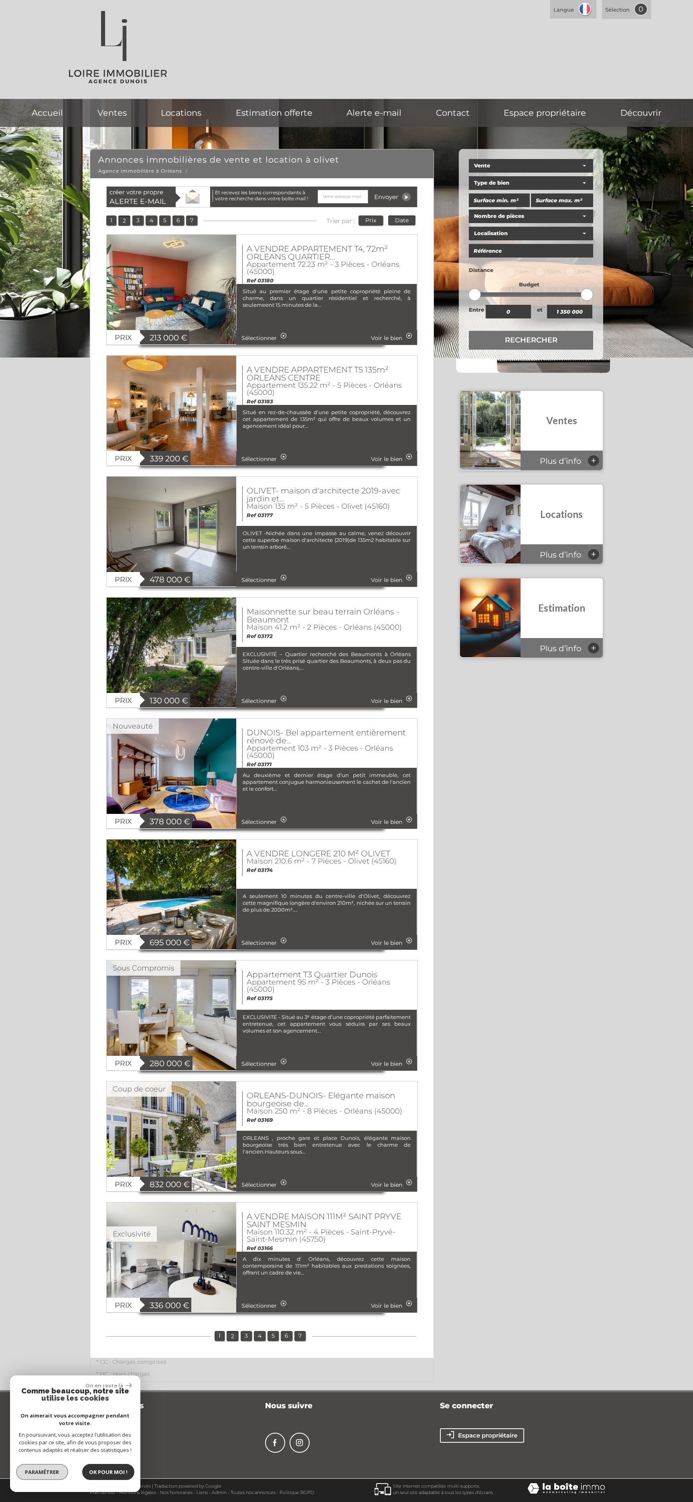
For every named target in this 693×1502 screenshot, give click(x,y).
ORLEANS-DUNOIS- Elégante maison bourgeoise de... (321, 1099)
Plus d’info (568, 460)
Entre (476, 309)
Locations (181, 113)
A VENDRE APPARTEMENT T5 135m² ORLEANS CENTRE (318, 374)
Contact (453, 113)
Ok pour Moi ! (108, 1472)
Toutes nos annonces (253, 1492)
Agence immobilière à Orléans (140, 171)
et (540, 309)
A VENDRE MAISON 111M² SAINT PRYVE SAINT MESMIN (324, 1220)
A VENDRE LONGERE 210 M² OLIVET (318, 853)
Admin (219, 1492)
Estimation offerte (274, 113)
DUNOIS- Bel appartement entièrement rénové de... (326, 736)
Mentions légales (137, 1492)
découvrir (640, 113)
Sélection (617, 9)
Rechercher (531, 340)
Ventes (112, 113)
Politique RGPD (297, 1492)
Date (402, 220)
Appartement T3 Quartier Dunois (312, 974)
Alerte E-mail (373, 113)
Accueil (47, 113)
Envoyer (387, 197)
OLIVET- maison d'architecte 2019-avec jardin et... (323, 494)
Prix (370, 220)
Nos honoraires (176, 1492)
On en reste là (105, 1385)
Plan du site (102, 1492)
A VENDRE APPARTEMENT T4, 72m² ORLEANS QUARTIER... (317, 253)
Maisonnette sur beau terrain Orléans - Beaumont (323, 615)
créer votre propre (137, 197)
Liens (202, 1492)
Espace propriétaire (545, 113)
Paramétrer (42, 1472)
